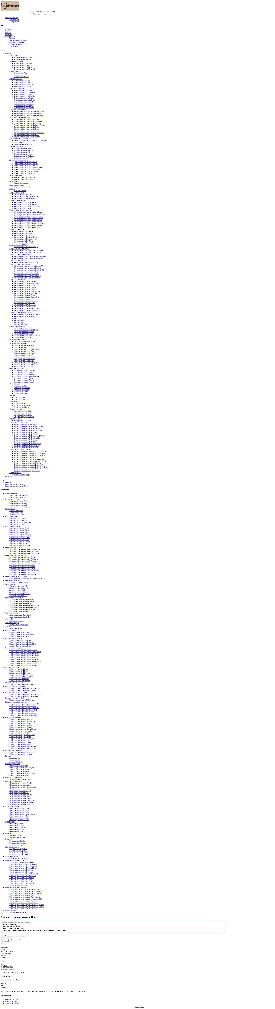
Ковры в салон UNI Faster (23, 233)
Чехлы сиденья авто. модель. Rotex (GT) (28, 465)
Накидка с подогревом (17, 339)
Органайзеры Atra (20, 386)
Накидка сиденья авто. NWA (24, 359)
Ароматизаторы (15, 55)
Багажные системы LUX (23, 67)
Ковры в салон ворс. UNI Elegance (26, 262)
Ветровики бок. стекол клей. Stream (27, 131)
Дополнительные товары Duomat (26, 164)
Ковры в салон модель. (17, 279)
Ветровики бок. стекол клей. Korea (26, 129)
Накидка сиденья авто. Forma (24, 351)
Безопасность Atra (20, 73)
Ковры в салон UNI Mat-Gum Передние (28, 258)
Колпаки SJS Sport (20, 324)
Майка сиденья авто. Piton (23, 337)
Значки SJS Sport (20, 191)
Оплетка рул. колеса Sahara (24, 378)
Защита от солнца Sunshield (24, 179)
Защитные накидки (16, 185)
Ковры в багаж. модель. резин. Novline (28, 222)
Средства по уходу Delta (22, 411)
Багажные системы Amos (23, 63)
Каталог (8, 33)
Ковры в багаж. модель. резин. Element (28, 216)
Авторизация (14, 22)
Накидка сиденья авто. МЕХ (24, 366)
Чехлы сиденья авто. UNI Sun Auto (26, 446)
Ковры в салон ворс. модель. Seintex (27, 278)
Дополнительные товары (18, 160)
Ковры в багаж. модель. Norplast (25, 204)
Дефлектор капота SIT (22, 152)
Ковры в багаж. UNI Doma (23, 195)
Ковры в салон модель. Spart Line (26, 301)
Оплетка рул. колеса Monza (24, 374)
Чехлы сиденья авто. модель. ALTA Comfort (30, 451)
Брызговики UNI (15, 79)
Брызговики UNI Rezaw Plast (24, 84)
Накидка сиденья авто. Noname (25, 357)
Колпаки (12, 318)
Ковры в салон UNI (16, 229)
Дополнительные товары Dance (25, 162)
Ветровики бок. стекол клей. (19, 117)
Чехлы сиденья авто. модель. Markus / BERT (30, 461)
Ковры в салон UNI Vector (23, 241)
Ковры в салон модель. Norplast (25, 293)
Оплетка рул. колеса (16, 368)
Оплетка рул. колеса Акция (24, 380)
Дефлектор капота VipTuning (24, 156)
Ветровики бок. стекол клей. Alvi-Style (28, 121)
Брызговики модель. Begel (23, 90)
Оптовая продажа (17, 14)
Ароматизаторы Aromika (23, 57)
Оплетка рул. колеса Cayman (24, 370)
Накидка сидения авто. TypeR (25, 345)
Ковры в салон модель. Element (25, 287)
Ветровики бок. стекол (17, 110)
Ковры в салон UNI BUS (18, 245)
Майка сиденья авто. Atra (23, 328)
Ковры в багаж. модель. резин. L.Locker (28, 218)
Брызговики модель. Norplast (24, 98)
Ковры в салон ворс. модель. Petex (26, 274)
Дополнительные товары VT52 (25, 173)
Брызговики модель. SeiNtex (24, 100)
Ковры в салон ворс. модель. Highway (27, 272)
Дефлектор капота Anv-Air (23, 150)
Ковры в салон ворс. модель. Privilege (27, 276)
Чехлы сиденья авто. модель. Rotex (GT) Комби (31, 467)
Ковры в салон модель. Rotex (24, 299)
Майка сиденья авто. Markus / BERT (27, 336)
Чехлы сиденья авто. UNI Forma (25, 434)
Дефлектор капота (16, 146)
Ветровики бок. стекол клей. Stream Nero (29, 133)
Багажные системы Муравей (24, 69)
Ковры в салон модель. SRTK (24, 303)
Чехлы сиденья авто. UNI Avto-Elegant (28, 430)
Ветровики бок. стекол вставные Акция (28, 115)
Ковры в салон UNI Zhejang (24, 243)
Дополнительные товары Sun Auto (26, 171)
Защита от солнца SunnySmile (24, 177)
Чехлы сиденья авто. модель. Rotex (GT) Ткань (31, 469)
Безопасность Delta (21, 75)
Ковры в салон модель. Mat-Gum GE (27, 314)
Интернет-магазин (137, 1007)
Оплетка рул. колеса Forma (23, 372)
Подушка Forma (19, 397)
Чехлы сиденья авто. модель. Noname (27, 463)
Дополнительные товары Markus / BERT (28, 167)
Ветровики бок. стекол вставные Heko (28, 113)
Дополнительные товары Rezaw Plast (27, 169)
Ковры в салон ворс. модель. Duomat (27, 268)
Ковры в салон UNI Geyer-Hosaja (26, 237)
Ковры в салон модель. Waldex (25, 316)
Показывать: (5, 942)
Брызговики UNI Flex (22, 81)
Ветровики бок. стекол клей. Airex (26, 119)
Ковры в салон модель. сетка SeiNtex (27, 310)
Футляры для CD (15, 419)
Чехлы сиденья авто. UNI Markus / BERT (29, 436)
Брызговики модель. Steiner (24, 104)
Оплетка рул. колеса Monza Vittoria (26, 376)
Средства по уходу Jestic (22, 413)
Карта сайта (13, 46)
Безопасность (14, 71)
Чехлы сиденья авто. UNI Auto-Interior (28, 428)
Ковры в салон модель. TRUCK (21, 312)
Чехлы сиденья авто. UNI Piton (25, 442)
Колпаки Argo (19, 320)
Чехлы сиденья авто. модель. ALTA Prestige (29, 455)
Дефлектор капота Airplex (23, 148)
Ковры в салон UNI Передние (20, 254)
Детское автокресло (16, 142)
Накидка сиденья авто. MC (24, 355)
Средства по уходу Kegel (23, 415)
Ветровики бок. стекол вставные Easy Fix (29, 111)
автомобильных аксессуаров (17, 15)
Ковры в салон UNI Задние (19, 249)
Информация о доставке (18, 40)
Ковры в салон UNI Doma (23, 231)
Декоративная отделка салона (20, 138)
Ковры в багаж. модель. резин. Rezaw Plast (29, 223)
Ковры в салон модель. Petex (24, 295)
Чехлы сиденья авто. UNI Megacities (27, 438)
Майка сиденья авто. (17, 326)
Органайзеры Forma (21, 392)
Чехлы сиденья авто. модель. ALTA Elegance (30, 453)
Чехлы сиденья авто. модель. (20, 449)
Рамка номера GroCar (21, 403)
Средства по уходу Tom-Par (24, 417)
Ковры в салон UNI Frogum (24, 235)
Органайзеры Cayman (22, 388)
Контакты (8, 35)
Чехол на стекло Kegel (22, 475)
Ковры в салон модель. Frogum (25, 289)
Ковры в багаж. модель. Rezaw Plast (27, 206)
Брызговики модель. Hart (23, 94)
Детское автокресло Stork (23, 144)
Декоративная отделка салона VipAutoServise (30, 140)
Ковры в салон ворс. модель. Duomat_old (29, 270)
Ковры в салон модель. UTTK (25, 305)
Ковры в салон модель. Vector (24, 307)
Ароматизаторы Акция (22, 59)
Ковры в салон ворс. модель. (19, 264)
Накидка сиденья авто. (17, 343)
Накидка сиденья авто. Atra (24, 347)
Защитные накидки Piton (23, 187)
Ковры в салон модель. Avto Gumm (26, 283)
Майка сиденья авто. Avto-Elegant (26, 330)
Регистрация (14, 20)
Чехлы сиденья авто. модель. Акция (27, 471)
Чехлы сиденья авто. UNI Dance (25, 432)
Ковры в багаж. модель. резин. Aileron (28, 212)
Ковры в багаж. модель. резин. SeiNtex (28, 225)
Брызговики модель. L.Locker (24, 96)
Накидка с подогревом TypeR (24, 341)
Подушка (12, 395)
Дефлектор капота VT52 (23, 158)
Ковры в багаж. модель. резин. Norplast (28, 220)
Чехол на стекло (15, 473)
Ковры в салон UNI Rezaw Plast (25, 239)
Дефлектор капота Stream (23, 154)
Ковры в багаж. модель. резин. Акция (27, 227)
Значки (12, 189)
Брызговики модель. (16, 88)
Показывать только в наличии (15, 936)
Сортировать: (6, 938)
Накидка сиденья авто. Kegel (24, 353)
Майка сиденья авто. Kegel (23, 334)
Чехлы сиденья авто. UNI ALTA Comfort (28, 426)
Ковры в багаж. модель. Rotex (25, 208)
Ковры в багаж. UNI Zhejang (24, 198)
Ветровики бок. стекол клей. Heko (26, 127)
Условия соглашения (16, 42)
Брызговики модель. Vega (23, 106)
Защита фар (13, 181)
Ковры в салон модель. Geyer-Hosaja (27, 291)
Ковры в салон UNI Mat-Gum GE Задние (29, 251)
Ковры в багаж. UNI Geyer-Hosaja (26, 196)
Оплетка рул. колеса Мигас (24, 382)
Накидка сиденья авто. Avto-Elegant (27, 349)
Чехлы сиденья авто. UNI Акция (26, 448)
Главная (8, 31)
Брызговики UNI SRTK (22, 86)
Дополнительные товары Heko (25, 166)
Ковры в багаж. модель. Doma (25, 202)
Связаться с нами (15, 44)
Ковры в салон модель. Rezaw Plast (26, 297)
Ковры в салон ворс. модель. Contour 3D (28, 266)
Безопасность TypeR (21, 77)
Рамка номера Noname (22, 405)
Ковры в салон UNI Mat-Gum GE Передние (30, 256)
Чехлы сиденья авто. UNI (18, 422)
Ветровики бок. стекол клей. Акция (27, 137)
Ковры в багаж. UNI (16, 193)
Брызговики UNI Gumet (22, 82)
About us (8, 29)
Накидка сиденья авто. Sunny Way (26, 363)
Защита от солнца (15, 175)
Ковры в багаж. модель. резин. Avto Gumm (29, 214)
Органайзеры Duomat (21, 390)
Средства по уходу (16, 409)
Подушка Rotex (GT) (21, 399)
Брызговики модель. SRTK (24, 102)
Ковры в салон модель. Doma (24, 285)
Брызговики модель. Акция (24, 108)
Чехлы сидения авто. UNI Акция (26, 424)
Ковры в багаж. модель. (18, 200)
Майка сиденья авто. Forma (24, 332)
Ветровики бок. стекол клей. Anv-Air (27, 123)
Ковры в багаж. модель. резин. (20, 210)
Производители (11, 1001)
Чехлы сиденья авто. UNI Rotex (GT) (27, 444)
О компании (13, 38)
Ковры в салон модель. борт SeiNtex (27, 308)
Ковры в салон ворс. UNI (18, 260)
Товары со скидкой (12, 1003)
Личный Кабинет (11, 1000)
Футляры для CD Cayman (23, 420)
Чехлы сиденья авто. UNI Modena (26, 440)
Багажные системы (16, 61)
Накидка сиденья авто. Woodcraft (26, 364)
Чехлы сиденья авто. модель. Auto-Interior (29, 459)
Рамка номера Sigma (21, 407)
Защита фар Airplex (21, 183)
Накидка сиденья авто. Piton (24, 361)
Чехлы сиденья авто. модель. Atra (26, 457)
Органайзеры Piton (21, 393)
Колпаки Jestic (19, 322)
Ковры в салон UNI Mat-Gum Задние (27, 252)
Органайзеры (14, 384)
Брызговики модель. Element (24, 92)
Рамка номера (14, 401)
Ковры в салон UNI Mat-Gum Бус (26, 247)
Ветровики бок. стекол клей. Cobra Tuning (29, 125)
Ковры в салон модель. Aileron (25, 281)
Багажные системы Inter (22, 65)
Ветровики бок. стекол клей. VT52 (26, 135)
